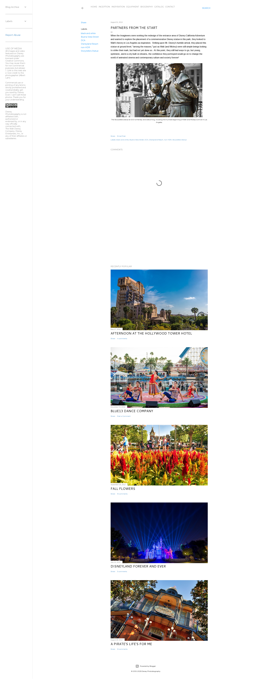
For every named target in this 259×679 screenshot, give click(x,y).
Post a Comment (124, 416)
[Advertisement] (159, 239)
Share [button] (83, 22)
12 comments (122, 649)
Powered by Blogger (148, 666)
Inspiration (118, 7)
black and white (88, 33)
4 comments (122, 338)
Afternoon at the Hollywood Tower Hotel (151, 333)
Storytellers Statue (89, 51)
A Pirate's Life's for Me (131, 644)
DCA (83, 40)
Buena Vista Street (90, 37)
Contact (170, 7)
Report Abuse (13, 35)
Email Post (121, 136)
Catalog (159, 7)
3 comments (122, 571)
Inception (104, 7)
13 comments (122, 494)
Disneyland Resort (89, 44)
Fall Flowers (123, 488)
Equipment (132, 7)
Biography (146, 7)
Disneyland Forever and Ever (138, 566)
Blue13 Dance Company (132, 411)
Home (94, 7)
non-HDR (85, 47)
